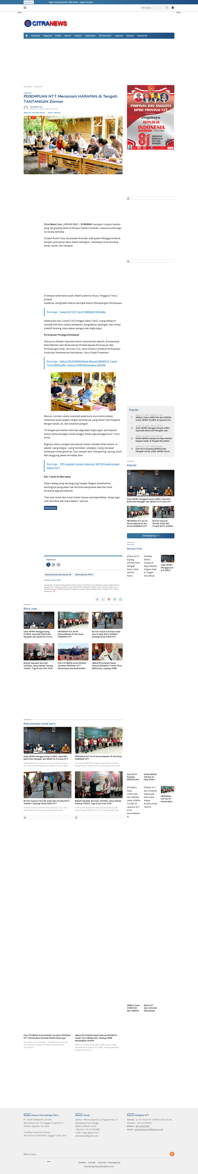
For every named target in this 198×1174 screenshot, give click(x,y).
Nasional (35, 35)
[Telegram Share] (114, 599)
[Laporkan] (54, 591)
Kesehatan (90, 35)
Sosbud (130, 35)
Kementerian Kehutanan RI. (58, 574)
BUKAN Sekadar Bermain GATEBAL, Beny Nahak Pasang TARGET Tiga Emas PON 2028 (38, 666)
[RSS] (172, 1154)
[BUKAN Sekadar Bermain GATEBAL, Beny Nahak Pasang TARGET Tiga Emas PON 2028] (39, 651)
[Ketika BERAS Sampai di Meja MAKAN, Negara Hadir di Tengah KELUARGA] (150, 663)
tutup (19, 12)
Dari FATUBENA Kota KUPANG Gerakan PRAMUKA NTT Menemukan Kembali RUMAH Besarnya (72, 666)
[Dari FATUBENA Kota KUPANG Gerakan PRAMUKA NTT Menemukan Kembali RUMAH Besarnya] (73, 651)
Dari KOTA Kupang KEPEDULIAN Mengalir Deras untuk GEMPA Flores (153, 450)
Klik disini (66, 2)
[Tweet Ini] (103, 599)
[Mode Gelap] (172, 7)
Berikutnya (50, 507)
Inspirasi (119, 35)
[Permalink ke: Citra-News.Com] (26, 107)
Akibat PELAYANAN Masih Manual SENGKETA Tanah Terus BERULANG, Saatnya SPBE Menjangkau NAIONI (107, 666)
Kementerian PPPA (84, 574)
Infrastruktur (105, 35)
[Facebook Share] (97, 599)
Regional (47, 35)
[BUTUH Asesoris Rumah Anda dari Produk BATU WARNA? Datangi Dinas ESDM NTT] (107, 620)
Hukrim (67, 35)
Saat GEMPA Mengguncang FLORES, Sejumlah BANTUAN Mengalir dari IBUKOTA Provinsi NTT (38, 634)
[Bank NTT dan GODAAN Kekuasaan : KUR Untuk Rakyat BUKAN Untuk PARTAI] (150, 894)
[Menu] (26, 7)
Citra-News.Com (36, 107)
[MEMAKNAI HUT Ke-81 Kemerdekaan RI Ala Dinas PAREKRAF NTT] (73, 620)
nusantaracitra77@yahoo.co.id (148, 1129)
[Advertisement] (187, 54)
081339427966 (142, 1126)
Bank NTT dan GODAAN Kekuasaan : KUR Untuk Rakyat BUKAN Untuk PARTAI (150, 1008)
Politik (58, 35)
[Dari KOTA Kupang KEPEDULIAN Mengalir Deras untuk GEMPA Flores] (133, 663)
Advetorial (142, 35)
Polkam (78, 35)
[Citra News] (45, 23)
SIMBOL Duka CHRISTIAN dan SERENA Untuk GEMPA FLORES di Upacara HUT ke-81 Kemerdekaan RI (154, 418)
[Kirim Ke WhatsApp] (120, 599)
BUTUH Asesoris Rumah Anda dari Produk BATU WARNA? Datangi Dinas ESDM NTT (106, 634)
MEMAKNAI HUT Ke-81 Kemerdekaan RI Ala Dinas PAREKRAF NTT (70, 634)
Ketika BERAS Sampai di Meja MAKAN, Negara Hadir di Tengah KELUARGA (154, 439)
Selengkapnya (149, 535)
